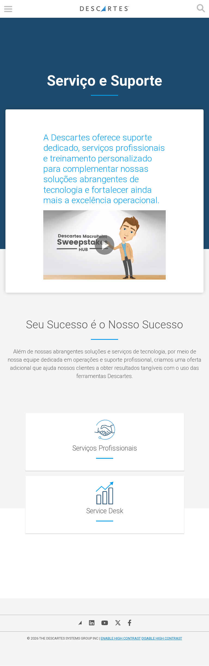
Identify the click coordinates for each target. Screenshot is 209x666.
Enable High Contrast (121, 638)
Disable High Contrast (162, 638)
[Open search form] (201, 9)
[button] (104, 245)
